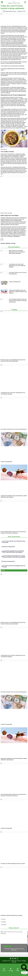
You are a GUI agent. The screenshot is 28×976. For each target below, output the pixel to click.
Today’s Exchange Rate (14, 281)
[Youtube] (15, 959)
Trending (11, 971)
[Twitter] (13, 959)
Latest (4, 971)
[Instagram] (17, 959)
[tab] (14, 570)
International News (7, 946)
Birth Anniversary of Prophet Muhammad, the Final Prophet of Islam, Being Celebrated (17, 252)
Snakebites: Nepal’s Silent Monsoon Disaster (11, 915)
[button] (24, 967)
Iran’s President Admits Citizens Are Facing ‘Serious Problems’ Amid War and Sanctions (18, 301)
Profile (17, 971)
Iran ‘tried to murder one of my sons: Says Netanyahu (14, 429)
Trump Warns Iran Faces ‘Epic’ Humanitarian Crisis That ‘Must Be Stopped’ (17, 266)
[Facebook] (11, 959)
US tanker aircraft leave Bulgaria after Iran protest (14, 566)
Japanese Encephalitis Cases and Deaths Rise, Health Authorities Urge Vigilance (18, 292)
